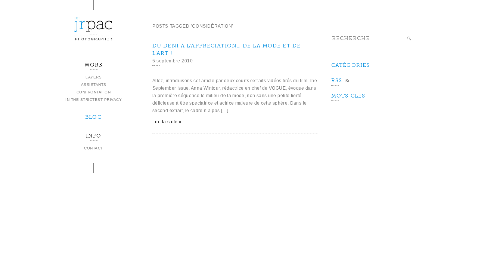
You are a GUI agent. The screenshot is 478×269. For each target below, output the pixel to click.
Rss (336, 80)
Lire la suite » (166, 121)
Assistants (93, 85)
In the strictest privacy (93, 100)
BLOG (93, 117)
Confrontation (94, 92)
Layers (94, 77)
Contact (93, 148)
